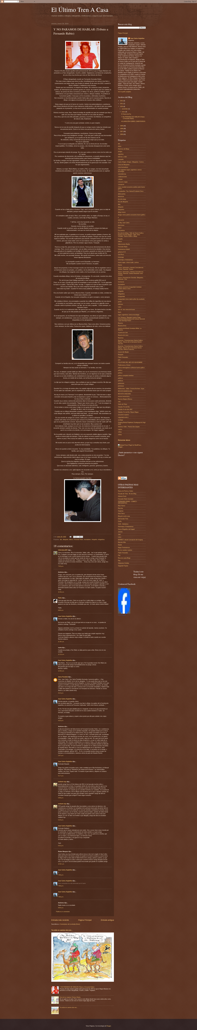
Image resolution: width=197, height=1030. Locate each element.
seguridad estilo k (123, 417)
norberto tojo (62, 781)
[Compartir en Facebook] (80, 537)
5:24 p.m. (61, 820)
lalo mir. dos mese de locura (126, 309)
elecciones (121, 225)
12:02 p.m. (61, 671)
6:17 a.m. (61, 776)
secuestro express (123, 414)
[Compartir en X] (78, 537)
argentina (120, 154)
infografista (101, 539)
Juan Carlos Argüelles (65, 616)
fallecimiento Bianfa (124, 244)
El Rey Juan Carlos (123, 222)
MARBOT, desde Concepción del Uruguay (130, 539)
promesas (121, 386)
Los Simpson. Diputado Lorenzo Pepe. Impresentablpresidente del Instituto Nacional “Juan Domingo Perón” (131, 319)
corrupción (121, 184)
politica (120, 370)
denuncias (121, 196)
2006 (121, 134)
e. (118, 217)
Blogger (109, 1026)
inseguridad (121, 296)
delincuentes (121, 194)
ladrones (120, 304)
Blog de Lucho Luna (124, 516)
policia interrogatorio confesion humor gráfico (131, 367)
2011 (121, 103)
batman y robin (122, 156)
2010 (121, 106)
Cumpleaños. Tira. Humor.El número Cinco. (131, 191)
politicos (120, 378)
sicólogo (120, 420)
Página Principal (85, 920)
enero (123, 111)
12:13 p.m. (61, 654)
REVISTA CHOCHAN (124, 394)
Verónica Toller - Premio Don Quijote (129, 426)
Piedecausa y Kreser (124, 365)
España (120, 239)
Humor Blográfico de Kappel (126, 529)
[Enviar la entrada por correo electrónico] (70, 536)
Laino (119, 307)
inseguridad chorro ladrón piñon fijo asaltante (131, 299)
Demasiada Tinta (123, 519)
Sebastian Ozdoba (123, 563)
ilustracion (121, 282)
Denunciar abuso (124, 440)
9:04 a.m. (61, 907)
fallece (71, 539)
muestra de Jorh (123, 332)
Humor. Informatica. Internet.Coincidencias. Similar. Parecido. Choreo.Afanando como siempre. (131, 273)
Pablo (60, 598)
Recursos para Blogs (124, 558)
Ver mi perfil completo (124, 91)
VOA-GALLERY (63, 550)
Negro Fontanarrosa (124, 547)
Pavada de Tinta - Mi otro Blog (127, 493)
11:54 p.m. (61, 592)
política (120, 373)
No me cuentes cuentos (125, 550)
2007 (121, 131)
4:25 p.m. (61, 720)
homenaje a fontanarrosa (125, 260)
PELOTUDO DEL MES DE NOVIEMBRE (130, 362)
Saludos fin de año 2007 (125, 409)
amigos (120, 151)
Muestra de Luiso (123, 335)
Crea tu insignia (122, 615)
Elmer (119, 228)
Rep (119, 560)
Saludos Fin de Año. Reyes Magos (128, 412)
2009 (121, 126)
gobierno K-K (122, 252)
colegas (120, 179)
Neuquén (120, 354)
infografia (94, 539)
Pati (119, 555)
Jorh (119, 534)
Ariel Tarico (121, 513)
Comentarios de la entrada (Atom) (70, 924)
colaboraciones (122, 176)
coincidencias (122, 174)
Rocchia (120, 508)
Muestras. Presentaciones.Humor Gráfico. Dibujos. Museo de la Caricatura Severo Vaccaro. (130, 342)
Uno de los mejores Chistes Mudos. (70, 997)
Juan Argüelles (121, 587)
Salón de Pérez (122, 404)
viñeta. (120, 434)
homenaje (121, 257)
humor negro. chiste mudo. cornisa (128, 262)
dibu (119, 204)
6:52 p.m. (61, 845)
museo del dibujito (123, 352)
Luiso (119, 537)
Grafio (120, 521)
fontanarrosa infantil (124, 249)
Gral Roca (121, 254)
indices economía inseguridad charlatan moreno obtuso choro (129, 287)
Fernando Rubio (78, 539)
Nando (120, 545)
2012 (121, 101)
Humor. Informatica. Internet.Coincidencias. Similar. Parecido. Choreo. (131, 268)
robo (119, 401)
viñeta (120, 432)
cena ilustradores (123, 167)
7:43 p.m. (61, 566)
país (119, 360)
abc (61, 539)
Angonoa (120, 511)
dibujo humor (122, 212)
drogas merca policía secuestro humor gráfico (131, 215)
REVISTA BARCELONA (125, 391)
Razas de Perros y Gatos (125, 491)
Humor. (120, 265)
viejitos (120, 429)
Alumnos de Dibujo (123, 149)
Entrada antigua (107, 920)
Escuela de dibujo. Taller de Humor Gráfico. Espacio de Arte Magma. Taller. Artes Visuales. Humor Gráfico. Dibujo (131, 234)
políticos (120, 380)
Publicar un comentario (63, 911)
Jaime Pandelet (63, 677)
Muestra (120, 323)
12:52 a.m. (61, 864)
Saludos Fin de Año (124, 407)
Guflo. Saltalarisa (123, 524)
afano (119, 146)
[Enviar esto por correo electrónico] (74, 537)
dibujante (65, 539)
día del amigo (122, 199)
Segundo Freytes (123, 566)
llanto (119, 312)
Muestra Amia (122, 325)
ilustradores (87, 539)
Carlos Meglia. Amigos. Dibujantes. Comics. (131, 162)
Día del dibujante (123, 201)
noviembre (125, 109)
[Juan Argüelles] (124, 613)
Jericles (120, 532)
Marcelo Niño (122, 542)
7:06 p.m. (61, 875)
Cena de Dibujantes (124, 164)
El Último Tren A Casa (79, 9)
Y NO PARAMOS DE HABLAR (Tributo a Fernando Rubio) (77, 987)
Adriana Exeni (122, 496)
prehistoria (121, 383)
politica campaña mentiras (126, 375)
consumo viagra (122, 182)
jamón (120, 301)
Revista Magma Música (125, 399)
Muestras (121, 338)
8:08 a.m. (61, 610)
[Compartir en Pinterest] (82, 537)
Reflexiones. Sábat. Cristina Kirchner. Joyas (131, 388)
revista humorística (123, 396)
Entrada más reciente (60, 920)
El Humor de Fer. (126, 114)
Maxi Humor (121, 505)
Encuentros (121, 230)
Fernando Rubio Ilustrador (125, 499)
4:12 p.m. (61, 693)
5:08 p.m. (61, 798)
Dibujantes (121, 209)
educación (121, 220)
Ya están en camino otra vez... (62, 930)
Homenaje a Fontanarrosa (125, 526)
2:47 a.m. (61, 755)
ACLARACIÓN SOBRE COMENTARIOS (133, 121)
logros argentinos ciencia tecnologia (128, 314)
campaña (120, 159)
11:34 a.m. (61, 641)
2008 (121, 128)
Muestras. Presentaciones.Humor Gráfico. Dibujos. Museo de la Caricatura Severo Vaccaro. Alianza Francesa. (130, 347)
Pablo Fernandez (123, 357)
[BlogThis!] (76, 537)
